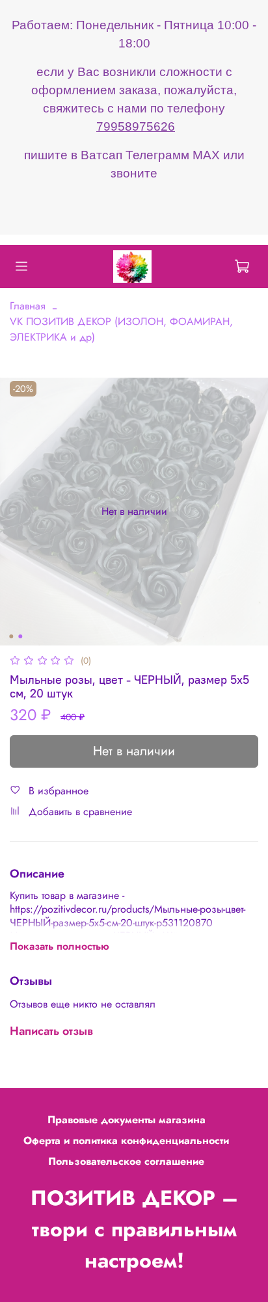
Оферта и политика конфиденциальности (126, 1140)
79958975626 (135, 126)
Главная (28, 305)
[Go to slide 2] (20, 636)
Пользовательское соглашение (126, 1161)
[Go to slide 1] (11, 636)
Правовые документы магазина (126, 1119)
